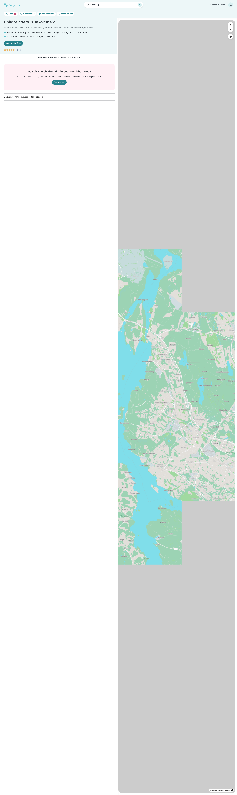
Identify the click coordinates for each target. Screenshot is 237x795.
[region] (176, 406)
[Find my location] (230, 36)
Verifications (47, 14)
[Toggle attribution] (232, 790)
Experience (29, 14)
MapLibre (213, 790)
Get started (59, 82)
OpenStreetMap (224, 790)
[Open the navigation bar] (230, 4)
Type (11, 14)
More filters (67, 14)
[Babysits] (12, 5)
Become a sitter (217, 5)
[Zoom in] (230, 24)
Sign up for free (13, 43)
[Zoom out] (230, 29)
